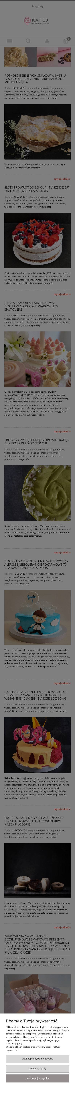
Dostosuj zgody (37, 1068)
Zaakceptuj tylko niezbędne (37, 1058)
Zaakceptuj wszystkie (37, 1078)
